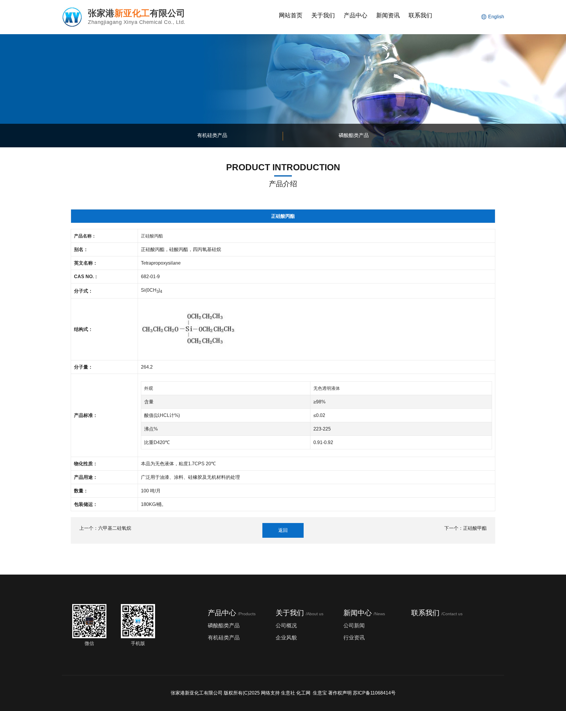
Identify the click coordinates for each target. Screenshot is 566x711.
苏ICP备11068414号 (374, 692)
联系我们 (420, 15)
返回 (283, 530)
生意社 (288, 692)
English (496, 16)
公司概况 (286, 625)
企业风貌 (286, 638)
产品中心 (355, 15)
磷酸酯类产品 (224, 625)
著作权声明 (340, 692)
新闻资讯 (388, 15)
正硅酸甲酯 (475, 528)
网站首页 (290, 15)
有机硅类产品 (224, 638)
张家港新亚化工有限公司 (197, 692)
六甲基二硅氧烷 (114, 528)
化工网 (303, 692)
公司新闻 (354, 625)
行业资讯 (354, 638)
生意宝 (320, 692)
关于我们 (323, 15)
